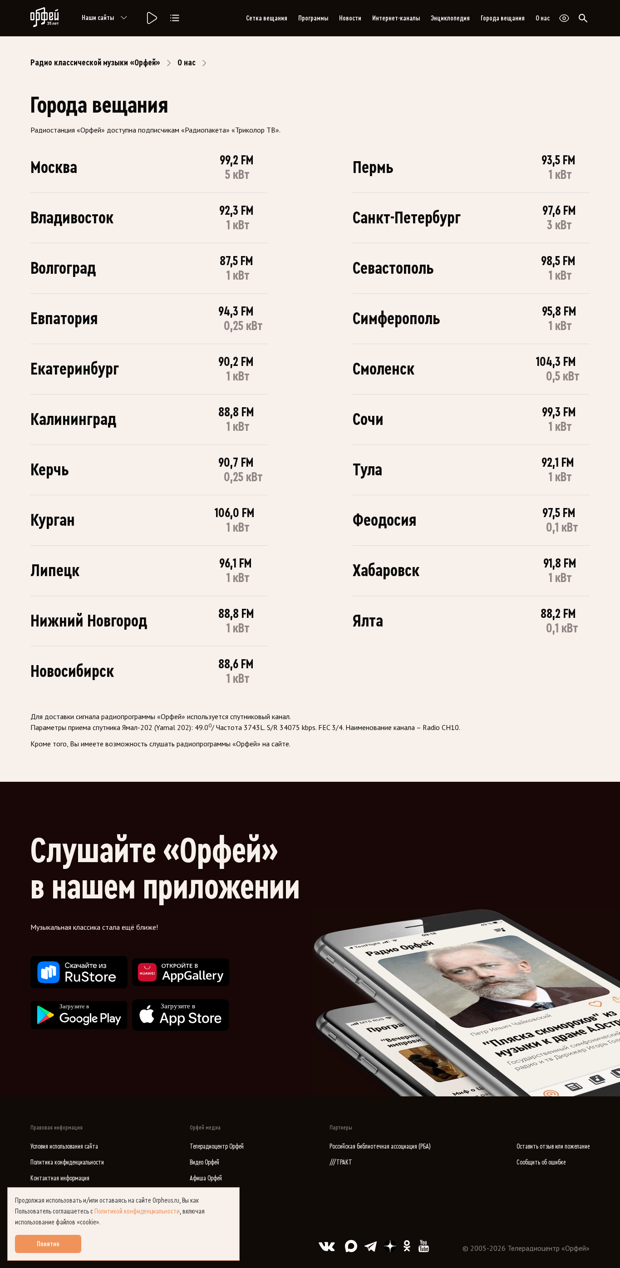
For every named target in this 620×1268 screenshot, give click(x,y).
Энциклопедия (450, 18)
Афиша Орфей (206, 1178)
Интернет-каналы (396, 18)
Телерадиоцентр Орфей (217, 1146)
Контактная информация (59, 1178)
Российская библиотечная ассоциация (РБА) (380, 1146)
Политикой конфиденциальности (137, 1211)
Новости (350, 18)
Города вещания (503, 18)
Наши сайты (98, 17)
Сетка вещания (266, 18)
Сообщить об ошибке (541, 1162)
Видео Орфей (204, 1162)
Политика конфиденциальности (67, 1162)
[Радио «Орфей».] (151, 18)
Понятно (48, 1244)
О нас (543, 18)
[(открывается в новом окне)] (79, 972)
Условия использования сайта (64, 1146)
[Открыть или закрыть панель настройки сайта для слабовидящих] (564, 18)
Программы (313, 18)
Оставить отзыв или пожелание (553, 1146)
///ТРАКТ (341, 1162)
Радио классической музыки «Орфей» (95, 62)
